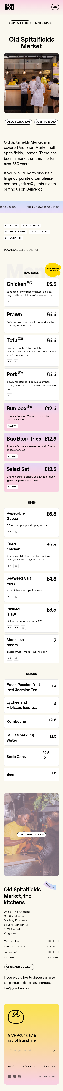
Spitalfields (28, 1067)
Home (11, 1067)
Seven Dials (48, 1067)
